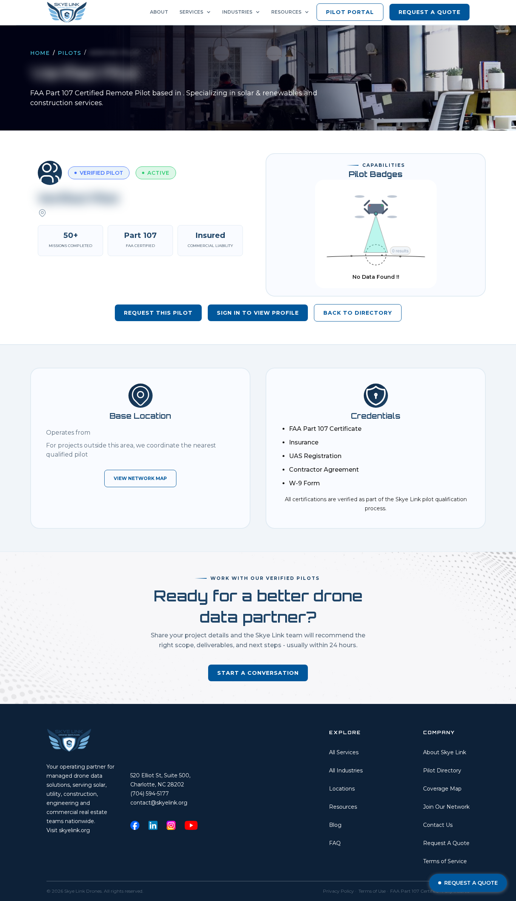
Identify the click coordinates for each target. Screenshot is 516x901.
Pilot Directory (442, 770)
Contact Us (438, 825)
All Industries (346, 770)
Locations (342, 788)
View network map (140, 478)
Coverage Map (442, 788)
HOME (40, 53)
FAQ (335, 843)
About (159, 12)
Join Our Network (446, 806)
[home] (69, 12)
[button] (197, 12)
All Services (343, 752)
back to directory (357, 312)
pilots (69, 53)
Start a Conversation (258, 673)
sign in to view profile (258, 312)
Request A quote (429, 12)
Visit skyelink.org (68, 830)
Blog (335, 825)
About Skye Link (444, 752)
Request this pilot (158, 312)
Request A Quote (446, 843)
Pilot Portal (350, 12)
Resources (343, 806)
